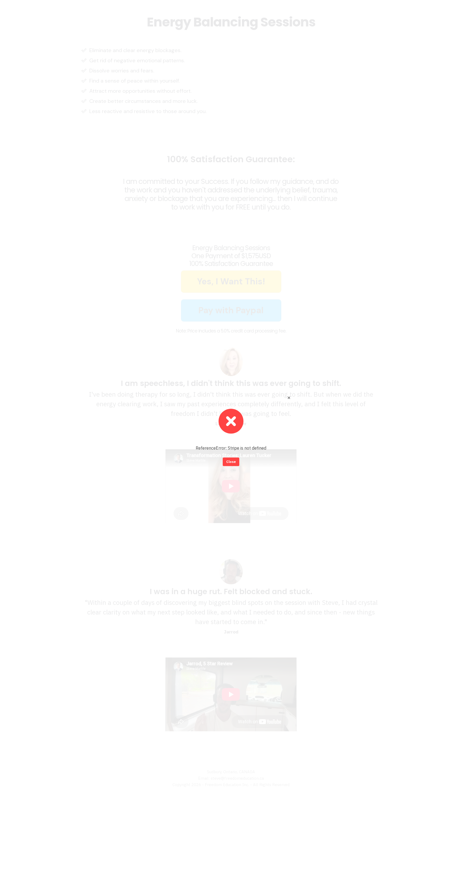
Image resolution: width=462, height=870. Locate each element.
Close (231, 461)
